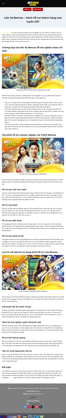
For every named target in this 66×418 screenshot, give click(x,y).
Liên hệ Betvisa (6, 32)
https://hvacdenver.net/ (36, 394)
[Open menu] (3, 3)
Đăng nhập (38, 9)
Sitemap (33, 397)
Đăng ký (27, 9)
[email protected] (35, 404)
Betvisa (11, 377)
